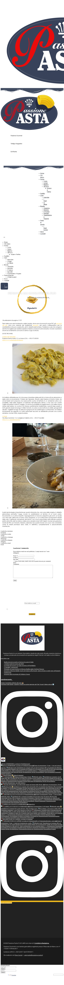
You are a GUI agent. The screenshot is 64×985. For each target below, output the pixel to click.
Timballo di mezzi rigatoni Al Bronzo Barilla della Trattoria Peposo (24, 669)
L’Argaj (4, 416)
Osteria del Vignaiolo (9, 336)
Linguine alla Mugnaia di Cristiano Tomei (17, 674)
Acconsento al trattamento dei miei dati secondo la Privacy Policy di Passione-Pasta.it (33, 610)
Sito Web (15, 559)
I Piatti (5, 286)
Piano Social (18, 955)
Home (16, 297)
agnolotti (35, 325)
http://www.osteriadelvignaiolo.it (12, 340)
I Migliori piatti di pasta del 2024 (14, 664)
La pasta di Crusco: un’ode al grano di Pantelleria (20, 665)
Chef (22, 297)
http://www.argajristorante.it (11, 420)
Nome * (15, 556)
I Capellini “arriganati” (11, 667)
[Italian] (4, 238)
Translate (13, 975)
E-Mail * (15, 557)
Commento (16, 564)
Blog (19, 297)
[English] (5, 238)
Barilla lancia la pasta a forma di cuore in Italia (18, 662)
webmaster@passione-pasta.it (33, 955)
